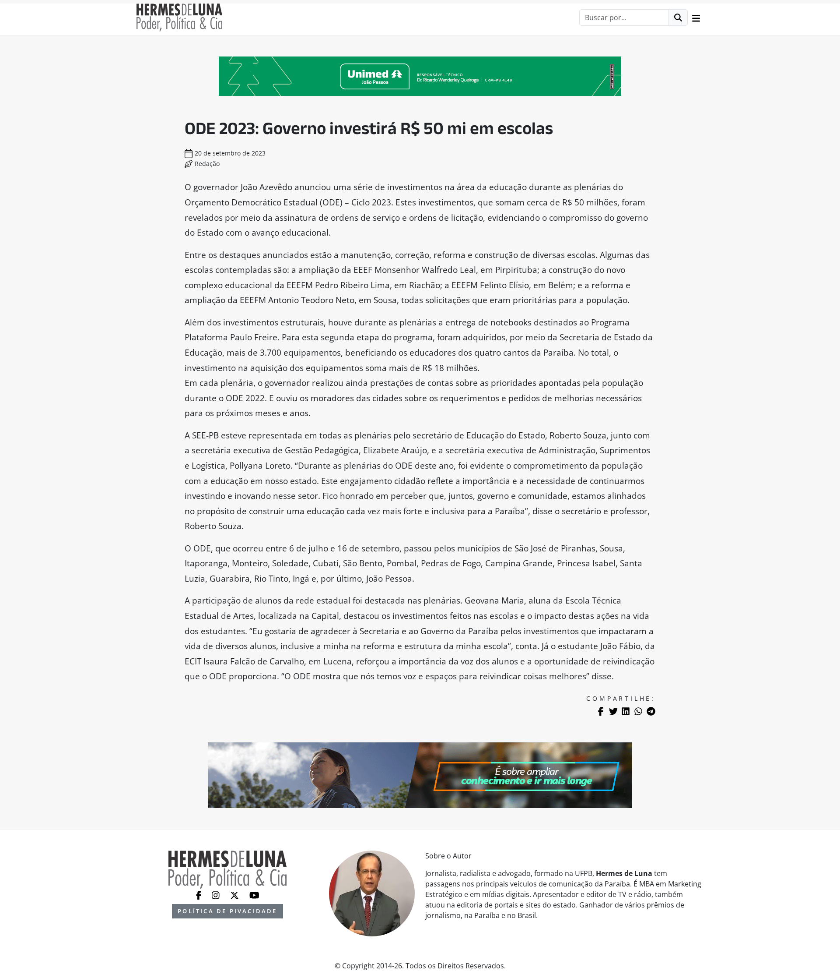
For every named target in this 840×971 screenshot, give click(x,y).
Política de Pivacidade (227, 911)
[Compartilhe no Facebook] (600, 711)
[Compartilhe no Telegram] (651, 711)
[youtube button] (254, 894)
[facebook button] (199, 894)
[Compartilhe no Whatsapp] (638, 711)
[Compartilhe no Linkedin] (625, 711)
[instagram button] (216, 894)
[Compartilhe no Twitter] (613, 711)
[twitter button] (235, 894)
